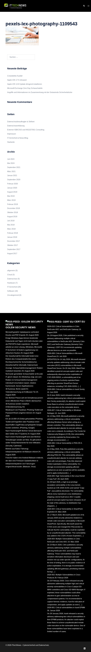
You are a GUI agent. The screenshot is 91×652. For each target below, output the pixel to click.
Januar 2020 (12, 188)
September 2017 (13, 249)
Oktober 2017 (12, 245)
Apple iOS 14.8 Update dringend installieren (24, 84)
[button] (84, 6)
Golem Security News (21, 327)
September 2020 (13, 180)
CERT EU (79, 321)
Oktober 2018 (12, 212)
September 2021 (13, 167)
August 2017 (12, 253)
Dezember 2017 (13, 241)
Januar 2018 (12, 237)
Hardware (11, 283)
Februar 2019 (12, 204)
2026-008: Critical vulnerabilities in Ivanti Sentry (66, 389)
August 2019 (12, 192)
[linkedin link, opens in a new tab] (84, 648)
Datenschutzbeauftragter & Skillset (20, 122)
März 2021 (11, 171)
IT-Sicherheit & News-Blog (17, 138)
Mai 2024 (11, 163)
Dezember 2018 (13, 208)
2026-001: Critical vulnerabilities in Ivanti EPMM (66, 607)
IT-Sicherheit (12, 287)
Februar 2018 (12, 233)
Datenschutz (12, 279)
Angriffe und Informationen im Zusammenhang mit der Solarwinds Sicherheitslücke (39, 92)
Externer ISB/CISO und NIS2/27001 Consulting (25, 130)
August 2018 (12, 216)
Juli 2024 (10, 159)
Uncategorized (13, 295)
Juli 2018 (10, 221)
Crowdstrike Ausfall (14, 76)
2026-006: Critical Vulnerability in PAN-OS (63, 443)
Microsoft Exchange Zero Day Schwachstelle (25, 88)
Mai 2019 (11, 196)
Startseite (11, 142)
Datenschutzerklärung (16, 126)
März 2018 (11, 229)
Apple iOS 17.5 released (17, 80)
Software (10, 291)
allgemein (11, 270)
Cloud (9, 275)
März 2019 (11, 200)
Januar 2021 (12, 175)
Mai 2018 (11, 225)
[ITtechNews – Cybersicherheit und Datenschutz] (15, 6)
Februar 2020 (12, 184)
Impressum (11, 134)
